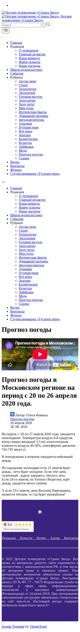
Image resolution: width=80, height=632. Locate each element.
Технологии (27, 89)
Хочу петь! (27, 104)
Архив (57, 538)
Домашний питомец (33, 116)
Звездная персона (31, 120)
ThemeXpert (38, 626)
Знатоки (25, 135)
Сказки (24, 158)
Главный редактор (32, 54)
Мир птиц (26, 108)
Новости (28, 538)
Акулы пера (27, 81)
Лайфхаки (26, 146)
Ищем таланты (29, 62)
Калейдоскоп (28, 139)
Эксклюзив (27, 93)
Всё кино (25, 131)
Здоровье (25, 123)
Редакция (11, 538)
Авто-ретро (27, 100)
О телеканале (28, 50)
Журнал (16, 170)
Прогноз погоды (31, 154)
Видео (14, 162)
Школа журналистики (26, 69)
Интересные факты (33, 112)
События (16, 73)
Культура (25, 143)
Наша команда (29, 58)
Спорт (23, 85)
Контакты (17, 166)
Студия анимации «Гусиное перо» (35, 173)
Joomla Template (13, 626)
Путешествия (28, 127)
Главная (16, 43)
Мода (23, 150)
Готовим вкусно (30, 96)
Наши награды (29, 66)
